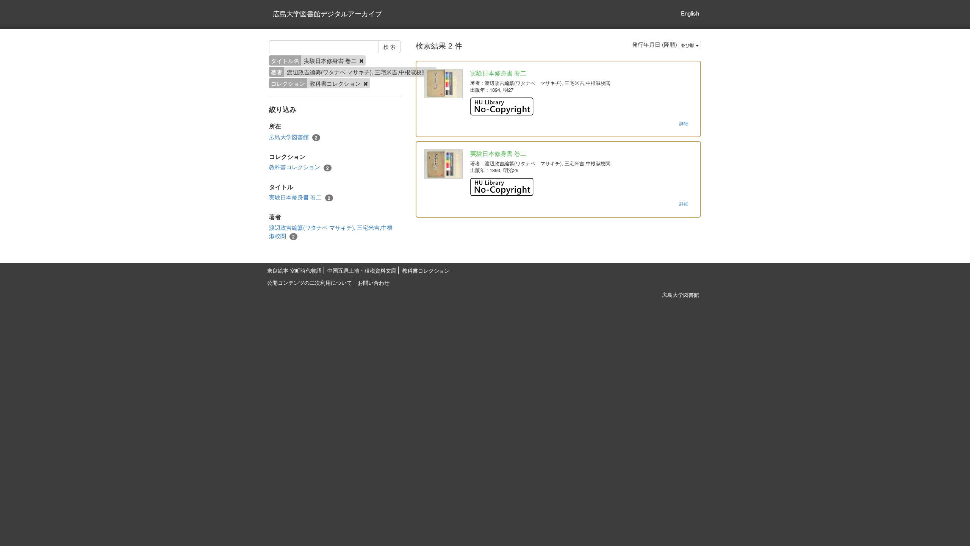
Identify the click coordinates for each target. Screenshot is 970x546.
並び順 (688, 45)
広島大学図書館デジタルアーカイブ (327, 13)
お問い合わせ (374, 282)
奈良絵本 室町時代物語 (294, 270)
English (690, 13)
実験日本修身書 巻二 (299, 197)
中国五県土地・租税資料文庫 (361, 270)
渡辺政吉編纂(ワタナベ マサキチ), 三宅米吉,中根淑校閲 (331, 231)
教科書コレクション (299, 167)
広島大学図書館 (293, 137)
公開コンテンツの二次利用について (309, 282)
